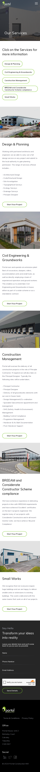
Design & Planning (12, 64)
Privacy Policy (27, 718)
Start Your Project (14, 204)
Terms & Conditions (11, 718)
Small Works (10, 97)
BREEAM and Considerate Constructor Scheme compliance (18, 89)
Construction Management (16, 80)
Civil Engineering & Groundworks (18, 72)
